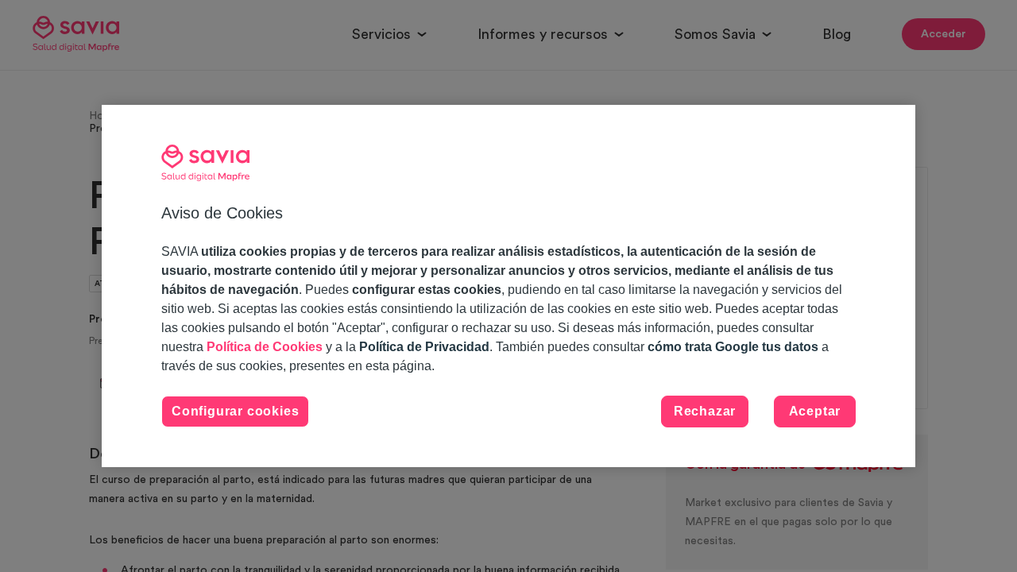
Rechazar (705, 411)
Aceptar (815, 411)
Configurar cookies (235, 411)
